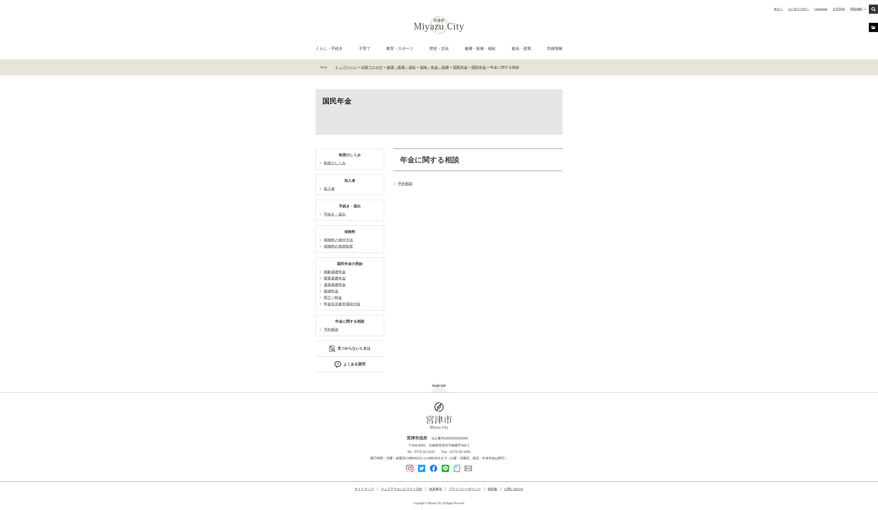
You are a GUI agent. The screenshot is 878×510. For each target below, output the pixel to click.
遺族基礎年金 (335, 285)
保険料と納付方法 (338, 240)
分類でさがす (372, 67)
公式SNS (839, 9)
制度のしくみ (350, 155)
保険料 (349, 232)
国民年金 (460, 67)
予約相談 (405, 184)
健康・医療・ (480, 48)
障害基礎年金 (335, 278)
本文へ (778, 9)
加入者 (349, 180)
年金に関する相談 (349, 321)
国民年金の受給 (350, 264)
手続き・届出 (350, 206)
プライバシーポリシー (465, 489)
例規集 (492, 489)
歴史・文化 (439, 48)
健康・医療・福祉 (401, 67)
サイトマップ (364, 489)
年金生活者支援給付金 (342, 304)
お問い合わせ (513, 489)
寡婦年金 (331, 291)
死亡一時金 (333, 297)
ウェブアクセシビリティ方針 (401, 489)
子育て (364, 48)
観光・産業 (521, 48)
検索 (873, 9)
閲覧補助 (856, 9)
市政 (554, 48)
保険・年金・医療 (434, 67)
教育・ (399, 48)
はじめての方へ (798, 9)
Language (820, 9)
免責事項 (435, 489)
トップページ (346, 67)
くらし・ (329, 48)
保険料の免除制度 (338, 246)
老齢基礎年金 (335, 272)
